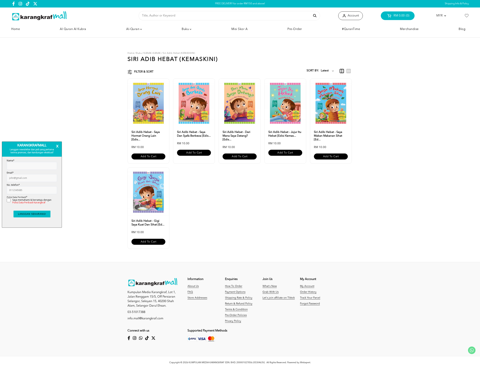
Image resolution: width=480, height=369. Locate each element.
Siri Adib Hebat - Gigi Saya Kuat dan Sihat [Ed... (147, 223)
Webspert (305, 363)
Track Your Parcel (310, 297)
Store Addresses (197, 297)
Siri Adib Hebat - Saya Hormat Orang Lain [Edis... (145, 136)
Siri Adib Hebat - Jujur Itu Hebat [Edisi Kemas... (284, 134)
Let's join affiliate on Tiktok (278, 297)
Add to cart (148, 156)
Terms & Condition (236, 309)
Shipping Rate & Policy (238, 297)
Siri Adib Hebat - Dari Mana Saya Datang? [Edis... (236, 136)
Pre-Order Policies (236, 315)
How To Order (233, 286)
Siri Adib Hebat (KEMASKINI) (179, 53)
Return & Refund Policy (238, 303)
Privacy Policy (233, 321)
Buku (139, 53)
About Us (193, 286)
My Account (307, 286)
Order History (308, 292)
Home (131, 53)
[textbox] (226, 15)
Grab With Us (270, 292)
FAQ (190, 292)
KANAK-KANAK (152, 53)
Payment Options (235, 292)
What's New (269, 286)
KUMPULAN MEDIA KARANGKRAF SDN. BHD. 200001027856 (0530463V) (227, 363)
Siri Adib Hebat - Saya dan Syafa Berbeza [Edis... (194, 134)
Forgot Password (310, 303)
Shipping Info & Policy (457, 3)
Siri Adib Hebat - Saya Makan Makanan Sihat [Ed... (328, 136)
